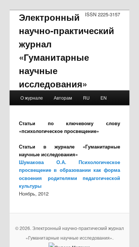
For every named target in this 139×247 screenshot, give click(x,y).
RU (86, 97)
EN (103, 97)
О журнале (31, 97)
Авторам (63, 97)
